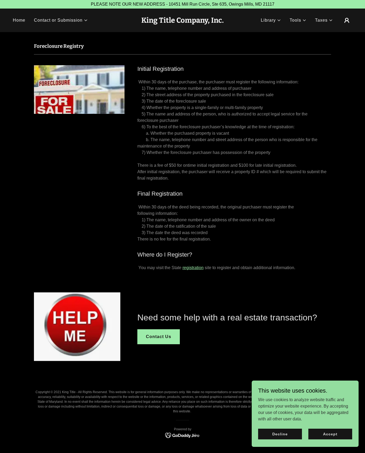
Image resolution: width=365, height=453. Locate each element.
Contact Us (158, 336)
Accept (330, 434)
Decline (280, 434)
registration (193, 267)
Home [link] (19, 20)
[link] (182, 21)
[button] (61, 20)
